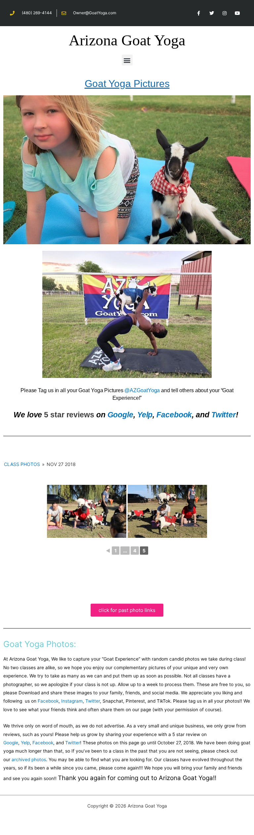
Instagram (72, 701)
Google (120, 414)
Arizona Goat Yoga (127, 40)
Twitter (223, 414)
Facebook (174, 414)
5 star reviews (69, 414)
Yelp (145, 414)
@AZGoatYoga (142, 390)
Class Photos (22, 464)
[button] (127, 60)
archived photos (29, 759)
